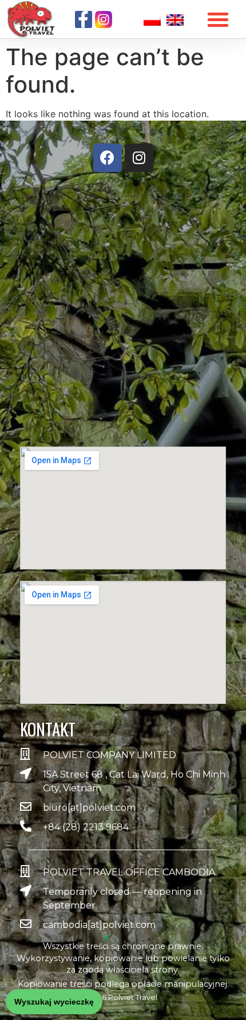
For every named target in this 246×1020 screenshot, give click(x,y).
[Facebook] (107, 158)
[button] (54, 1001)
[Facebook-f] (83, 19)
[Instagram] (139, 158)
